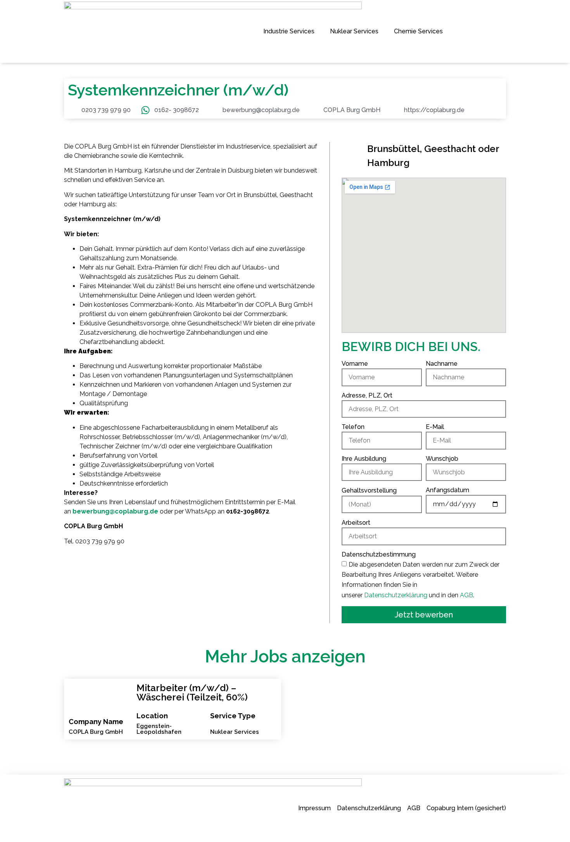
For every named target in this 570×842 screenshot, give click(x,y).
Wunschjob (442, 459)
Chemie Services (418, 31)
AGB (466, 595)
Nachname (442, 364)
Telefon (353, 427)
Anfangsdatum (447, 490)
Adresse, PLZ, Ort (367, 395)
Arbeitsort (356, 523)
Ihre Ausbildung (364, 459)
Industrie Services (288, 31)
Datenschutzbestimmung (379, 555)
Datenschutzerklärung (395, 595)
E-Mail (435, 427)
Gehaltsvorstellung (369, 491)
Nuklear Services (354, 31)
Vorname (355, 364)
